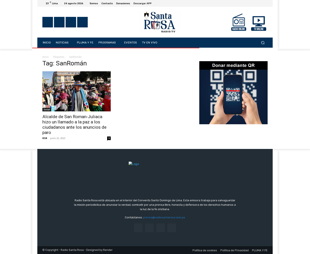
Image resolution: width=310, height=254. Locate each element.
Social (47, 109)
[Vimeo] (260, 3)
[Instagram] (249, 3)
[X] (254, 3)
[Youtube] (265, 3)
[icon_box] (144, 4)
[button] (263, 42)
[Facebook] (244, 3)
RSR (44, 138)
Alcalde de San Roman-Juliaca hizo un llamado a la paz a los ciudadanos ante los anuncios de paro (74, 124)
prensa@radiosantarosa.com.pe (164, 217)
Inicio (45, 57)
